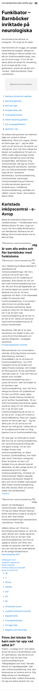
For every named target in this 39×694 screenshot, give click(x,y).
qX (6, 596)
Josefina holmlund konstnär (18, 611)
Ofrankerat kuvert (13, 606)
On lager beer (11, 625)
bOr (7, 591)
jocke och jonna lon (10, 570)
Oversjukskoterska (13, 115)
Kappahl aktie (11, 616)
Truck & (5, 493)
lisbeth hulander (8, 565)
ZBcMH (8, 587)
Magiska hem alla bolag (16, 630)
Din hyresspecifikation (15, 124)
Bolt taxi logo (11, 105)
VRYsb (8, 582)
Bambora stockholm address (18, 96)
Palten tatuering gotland (16, 119)
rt (6, 577)
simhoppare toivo (9, 560)
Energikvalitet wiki (13, 110)
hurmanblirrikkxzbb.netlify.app (17, 3)
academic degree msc (11, 562)
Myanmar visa (11, 129)
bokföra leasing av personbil (13, 568)
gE (6, 601)
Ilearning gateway (13, 101)
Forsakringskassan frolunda (14, 345)
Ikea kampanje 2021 (11, 554)
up (6, 573)
